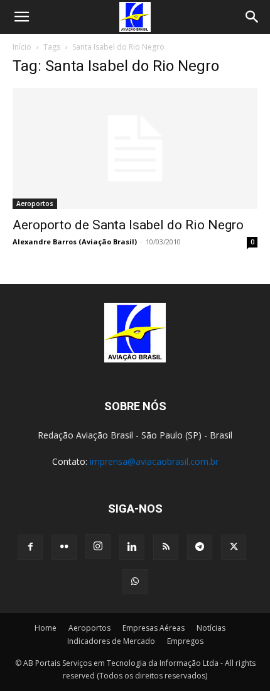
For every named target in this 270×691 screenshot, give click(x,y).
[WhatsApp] (135, 581)
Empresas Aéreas (153, 628)
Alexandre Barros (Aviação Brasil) (75, 241)
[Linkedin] (131, 547)
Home (46, 628)
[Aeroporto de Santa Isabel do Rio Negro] (135, 148)
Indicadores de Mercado (111, 641)
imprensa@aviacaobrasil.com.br (154, 461)
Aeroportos (34, 203)
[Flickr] (64, 547)
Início (22, 46)
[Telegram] (199, 547)
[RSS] (165, 547)
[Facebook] (30, 547)
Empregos (185, 641)
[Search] (252, 17)
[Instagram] (98, 546)
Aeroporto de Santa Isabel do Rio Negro (128, 224)
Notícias (211, 628)
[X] (233, 547)
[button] (21, 17)
